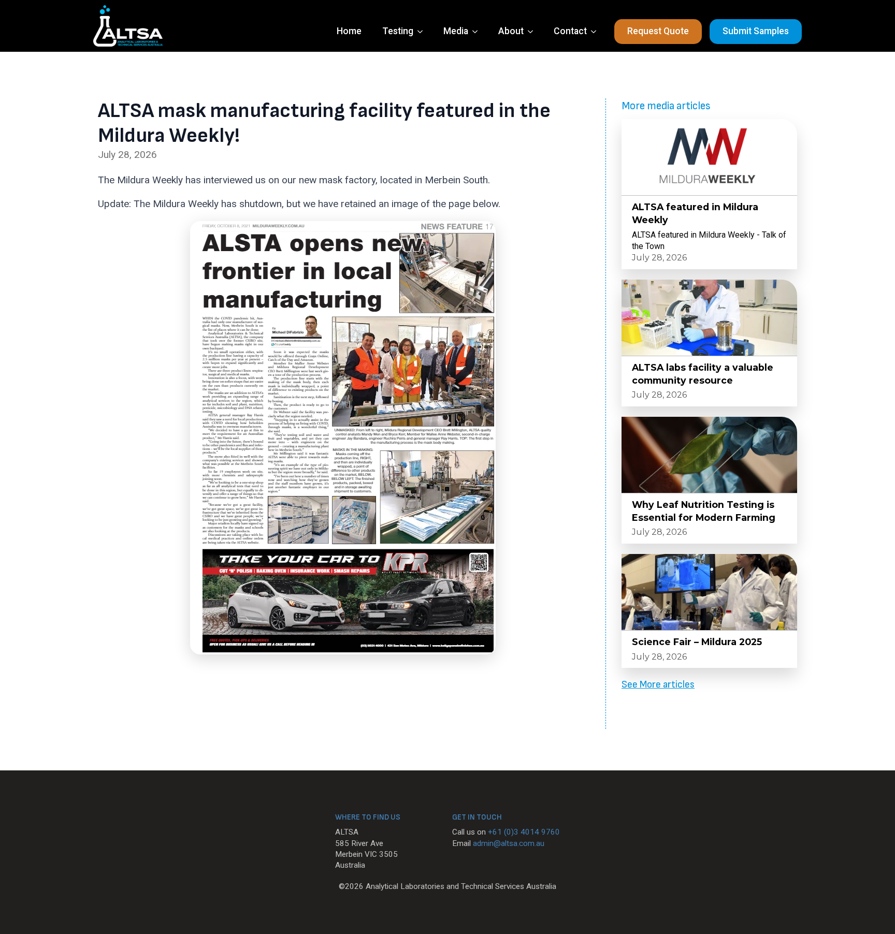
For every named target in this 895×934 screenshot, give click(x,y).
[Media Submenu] (478, 32)
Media (455, 31)
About (511, 31)
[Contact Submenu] (597, 32)
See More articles (658, 685)
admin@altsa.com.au (508, 843)
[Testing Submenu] (423, 32)
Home (349, 31)
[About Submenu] (533, 32)
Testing (397, 31)
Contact (570, 31)
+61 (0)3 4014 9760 (524, 832)
